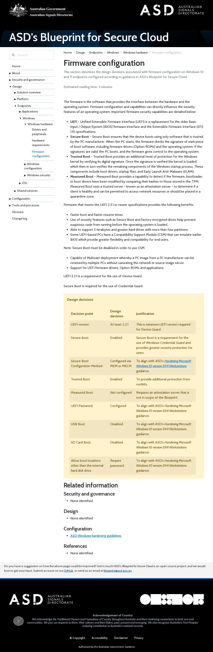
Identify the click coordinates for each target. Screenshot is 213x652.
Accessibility (100, 638)
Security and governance (28, 80)
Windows (29, 118)
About (16, 73)
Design (17, 86)
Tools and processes (25, 205)
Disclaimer (121, 638)
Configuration (21, 198)
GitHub (68, 571)
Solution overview (29, 92)
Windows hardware (40, 124)
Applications (30, 111)
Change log (19, 218)
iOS (24, 183)
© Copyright (77, 638)
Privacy (138, 638)
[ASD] (41, 10)
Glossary (18, 212)
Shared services (27, 191)
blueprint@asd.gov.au (118, 571)
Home (16, 66)
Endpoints (24, 106)
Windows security (38, 175)
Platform (22, 99)
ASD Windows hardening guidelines (95, 536)
